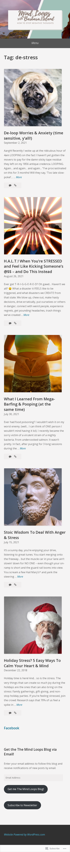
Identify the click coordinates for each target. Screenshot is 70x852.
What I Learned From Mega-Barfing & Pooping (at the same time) (29, 404)
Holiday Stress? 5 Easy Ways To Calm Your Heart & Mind (32, 663)
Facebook (11, 728)
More (19, 177)
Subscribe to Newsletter (22, 805)
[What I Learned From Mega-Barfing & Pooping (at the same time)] (15, 456)
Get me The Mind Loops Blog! (26, 789)
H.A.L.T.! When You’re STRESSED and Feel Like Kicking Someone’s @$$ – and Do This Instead (33, 266)
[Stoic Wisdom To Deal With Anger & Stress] (15, 584)
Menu (35, 43)
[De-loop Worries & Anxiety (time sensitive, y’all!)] (15, 185)
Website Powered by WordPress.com (24, 834)
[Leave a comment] (10, 185)
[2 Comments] (10, 456)
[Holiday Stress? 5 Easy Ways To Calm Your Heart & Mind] (15, 713)
